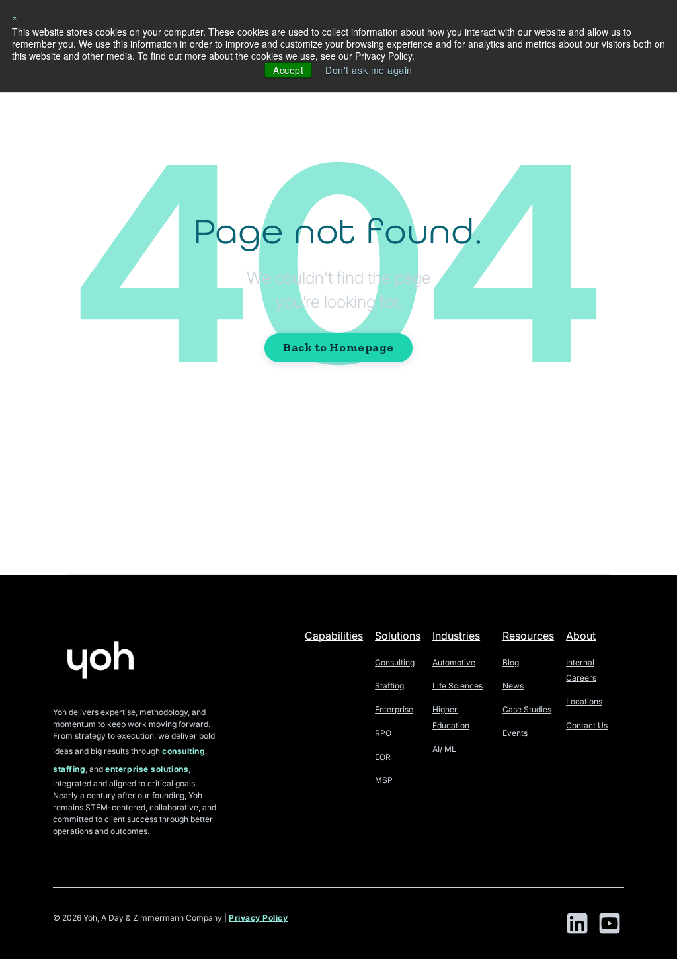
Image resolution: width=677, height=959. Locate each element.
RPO (383, 733)
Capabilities (334, 635)
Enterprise (394, 709)
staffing (69, 769)
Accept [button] (288, 70)
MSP (384, 780)
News (513, 685)
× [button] (15, 16)
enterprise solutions (146, 769)
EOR (383, 757)
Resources (528, 635)
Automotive (453, 662)
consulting (183, 751)
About (581, 635)
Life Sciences (457, 685)
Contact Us (587, 725)
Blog (510, 662)
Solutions (397, 635)
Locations (584, 701)
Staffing (389, 685)
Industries (456, 635)
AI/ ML (444, 749)
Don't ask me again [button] (369, 70)
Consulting (395, 662)
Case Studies (526, 709)
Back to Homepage (338, 347)
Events (515, 733)
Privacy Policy (258, 918)
